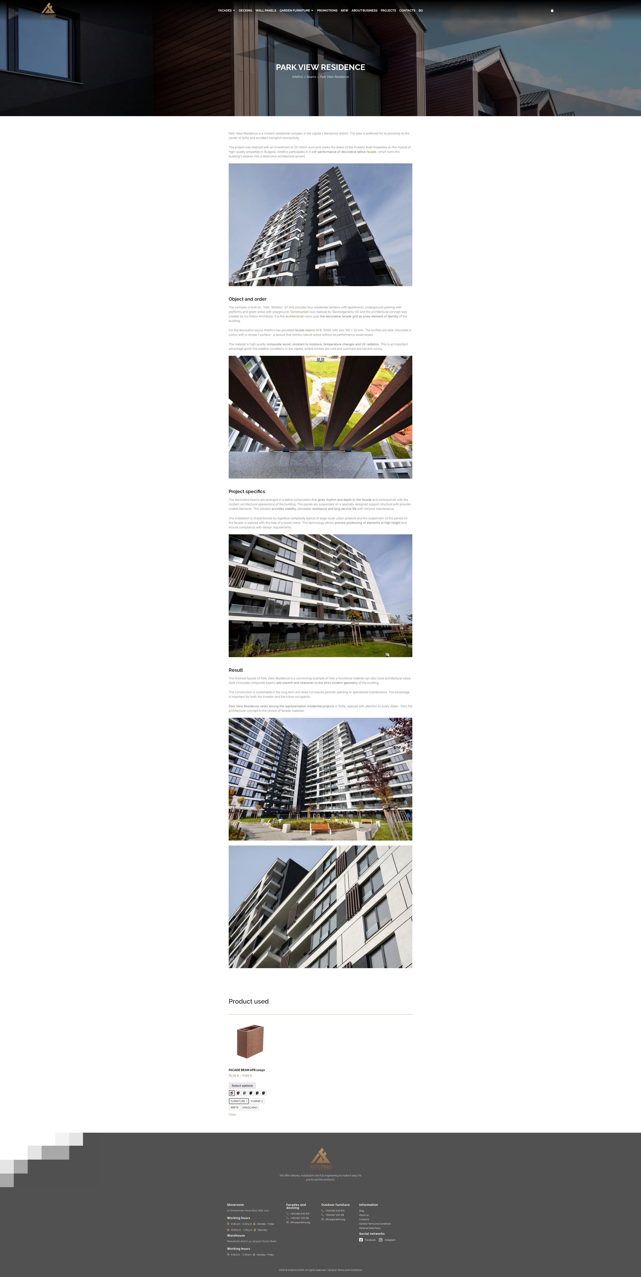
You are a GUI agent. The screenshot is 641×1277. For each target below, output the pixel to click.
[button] (227, 10)
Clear (232, 1114)
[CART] (552, 10)
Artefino (297, 77)
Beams (311, 77)
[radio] (231, 1093)
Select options (242, 1085)
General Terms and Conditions (345, 1269)
